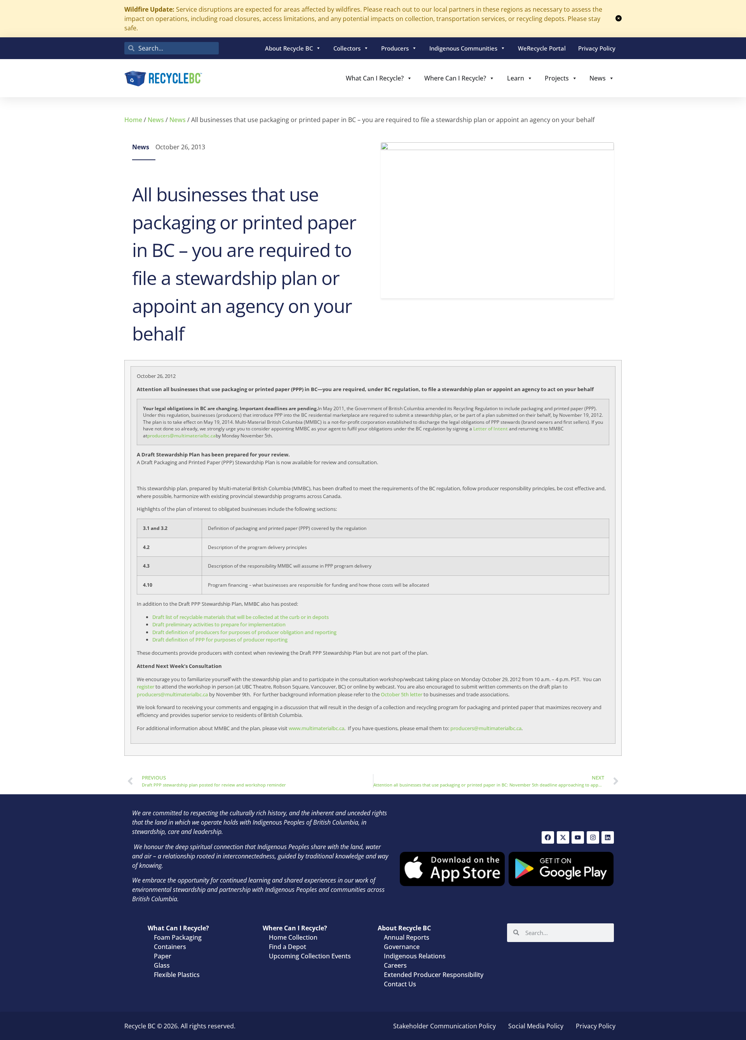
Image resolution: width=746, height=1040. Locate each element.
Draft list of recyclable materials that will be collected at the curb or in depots (240, 617)
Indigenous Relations (415, 956)
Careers (395, 965)
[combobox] (171, 48)
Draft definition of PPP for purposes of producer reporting (220, 639)
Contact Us (400, 984)
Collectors (347, 48)
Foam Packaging (178, 937)
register (145, 686)
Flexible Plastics (177, 974)
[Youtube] (578, 837)
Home (133, 119)
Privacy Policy (596, 48)
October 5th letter (401, 694)
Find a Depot (287, 946)
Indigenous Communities (463, 48)
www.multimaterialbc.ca (316, 728)
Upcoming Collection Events (310, 956)
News (597, 78)
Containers (170, 946)
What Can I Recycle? (375, 78)
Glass (162, 965)
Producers (395, 48)
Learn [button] (515, 78)
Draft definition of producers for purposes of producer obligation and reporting (244, 632)
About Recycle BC (289, 48)
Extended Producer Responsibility (433, 974)
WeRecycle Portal (542, 48)
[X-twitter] (563, 837)
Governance (402, 946)
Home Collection (293, 937)
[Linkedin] (607, 837)
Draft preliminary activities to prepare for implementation (219, 624)
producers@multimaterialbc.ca (181, 436)
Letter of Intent (490, 429)
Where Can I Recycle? (455, 78)
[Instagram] (593, 837)
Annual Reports (406, 937)
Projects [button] (557, 78)
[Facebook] (548, 837)
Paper (162, 956)
